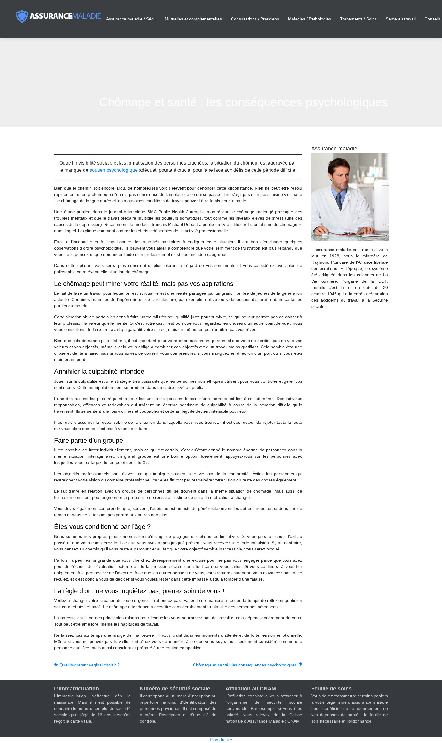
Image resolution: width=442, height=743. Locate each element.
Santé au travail (401, 19)
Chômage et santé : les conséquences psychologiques (245, 665)
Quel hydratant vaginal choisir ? (90, 665)
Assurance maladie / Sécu (131, 19)
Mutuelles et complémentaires (193, 19)
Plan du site (221, 739)
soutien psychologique (114, 170)
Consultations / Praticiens (255, 19)
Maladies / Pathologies (309, 19)
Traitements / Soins (358, 19)
